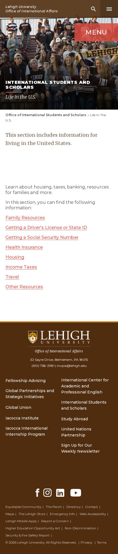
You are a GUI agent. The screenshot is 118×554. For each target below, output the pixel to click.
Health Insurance (24, 247)
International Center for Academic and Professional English (85, 386)
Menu (96, 32)
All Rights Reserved (61, 542)
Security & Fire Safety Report (27, 535)
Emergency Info (62, 514)
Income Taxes (21, 267)
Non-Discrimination (80, 528)
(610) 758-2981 (43, 366)
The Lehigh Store (32, 514)
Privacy (86, 542)
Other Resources (24, 286)
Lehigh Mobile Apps (20, 521)
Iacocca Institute (22, 418)
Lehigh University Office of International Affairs (31, 9)
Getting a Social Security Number (41, 237)
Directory (73, 507)
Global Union (18, 407)
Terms (101, 542)
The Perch (54, 507)
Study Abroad (74, 418)
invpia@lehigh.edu (72, 366)
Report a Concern (55, 521)
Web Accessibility (93, 514)
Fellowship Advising (25, 380)
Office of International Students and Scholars (45, 115)
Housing (14, 257)
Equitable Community (23, 507)
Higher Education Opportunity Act (32, 528)
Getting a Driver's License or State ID (46, 227)
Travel (12, 276)
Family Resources (25, 217)
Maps (9, 514)
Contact (91, 507)
